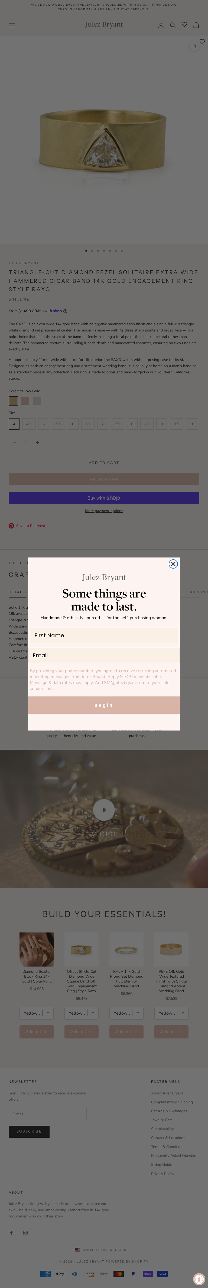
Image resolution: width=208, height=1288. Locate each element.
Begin (104, 705)
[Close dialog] (173, 564)
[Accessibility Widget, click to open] (199, 1279)
